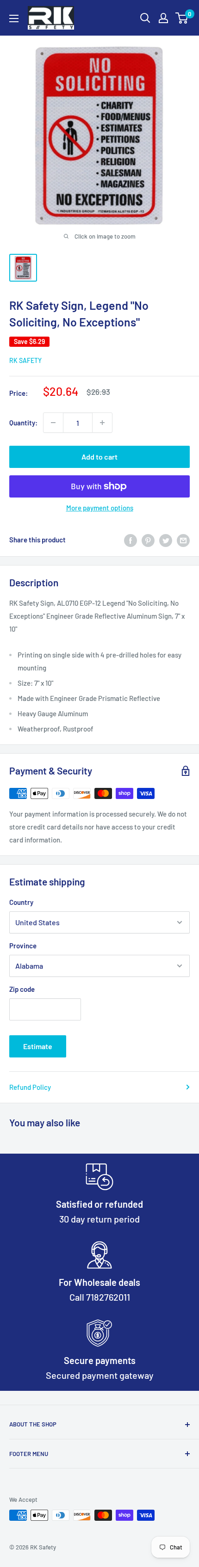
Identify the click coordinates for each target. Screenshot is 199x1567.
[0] (182, 18)
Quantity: (23, 422)
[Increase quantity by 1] (102, 422)
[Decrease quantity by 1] (53, 422)
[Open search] (145, 18)
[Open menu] (14, 18)
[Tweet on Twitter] (165, 540)
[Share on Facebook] (130, 540)
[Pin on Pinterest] (148, 540)
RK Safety (25, 360)
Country (21, 902)
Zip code (22, 989)
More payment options (99, 508)
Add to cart (99, 456)
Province (23, 945)
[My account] (163, 18)
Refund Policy (30, 1087)
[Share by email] (183, 540)
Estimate (37, 1046)
